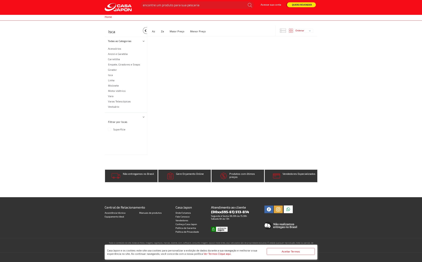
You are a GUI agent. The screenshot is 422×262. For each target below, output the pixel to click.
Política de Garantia (186, 228)
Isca (111, 31)
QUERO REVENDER (302, 4)
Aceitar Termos (291, 251)
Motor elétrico (117, 90)
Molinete (113, 85)
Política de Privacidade (187, 231)
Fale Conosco (183, 216)
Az (153, 31)
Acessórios (114, 48)
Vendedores (182, 220)
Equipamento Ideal (114, 216)
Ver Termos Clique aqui (217, 253)
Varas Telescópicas (119, 101)
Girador (112, 69)
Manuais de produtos (150, 212)
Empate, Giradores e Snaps (124, 64)
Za (162, 31)
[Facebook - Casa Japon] (268, 209)
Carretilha (114, 59)
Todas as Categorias (119, 41)
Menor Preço (198, 31)
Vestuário (113, 106)
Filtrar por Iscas (117, 121)
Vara (110, 96)
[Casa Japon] (120, 7)
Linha (111, 80)
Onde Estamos (183, 212)
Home (108, 16)
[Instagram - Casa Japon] (278, 209)
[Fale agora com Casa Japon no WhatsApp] (288, 209)
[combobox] (303, 31)
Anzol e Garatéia (118, 53)
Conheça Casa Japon (186, 224)
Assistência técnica (115, 212)
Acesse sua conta (271, 4)
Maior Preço (177, 31)
